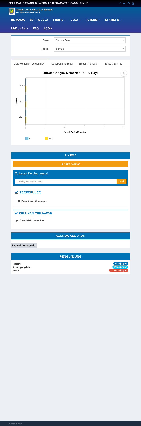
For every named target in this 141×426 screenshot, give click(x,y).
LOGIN (49, 28)
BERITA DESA (39, 19)
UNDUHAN (18, 28)
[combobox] (90, 40)
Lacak (121, 181)
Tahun (45, 48)
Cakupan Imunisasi (62, 63)
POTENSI (92, 19)
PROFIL (58, 19)
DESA (74, 19)
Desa (46, 40)
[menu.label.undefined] (124, 73)
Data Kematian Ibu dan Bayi (29, 63)
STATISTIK (112, 19)
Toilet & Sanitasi (113, 63)
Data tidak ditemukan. (34, 201)
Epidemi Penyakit (88, 63)
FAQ (36, 28)
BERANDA (19, 19)
